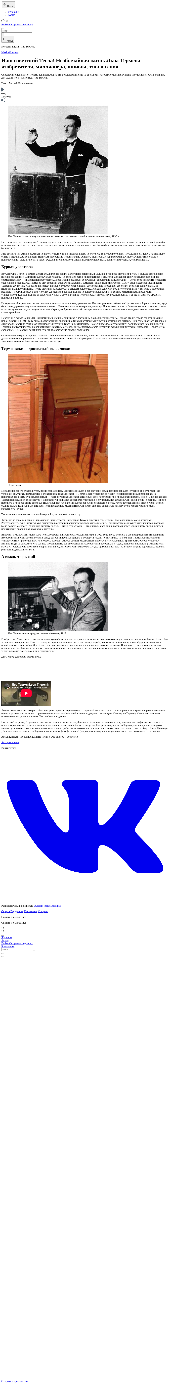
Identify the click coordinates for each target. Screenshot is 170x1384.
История (13, 52)
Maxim (5, 52)
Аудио (11, 14)
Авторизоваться (10, 742)
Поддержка (16, 911)
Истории (43, 911)
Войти (5, 24)
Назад (9, 6)
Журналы (13, 11)
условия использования (47, 905)
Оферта (5, 911)
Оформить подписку (21, 24)
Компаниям (30, 911)
